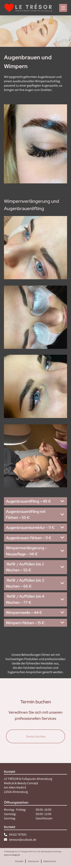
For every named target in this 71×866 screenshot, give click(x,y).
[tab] (35, 501)
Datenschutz (49, 861)
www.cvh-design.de (12, 855)
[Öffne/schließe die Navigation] (63, 8)
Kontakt (19, 861)
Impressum (33, 861)
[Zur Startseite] (28, 8)
